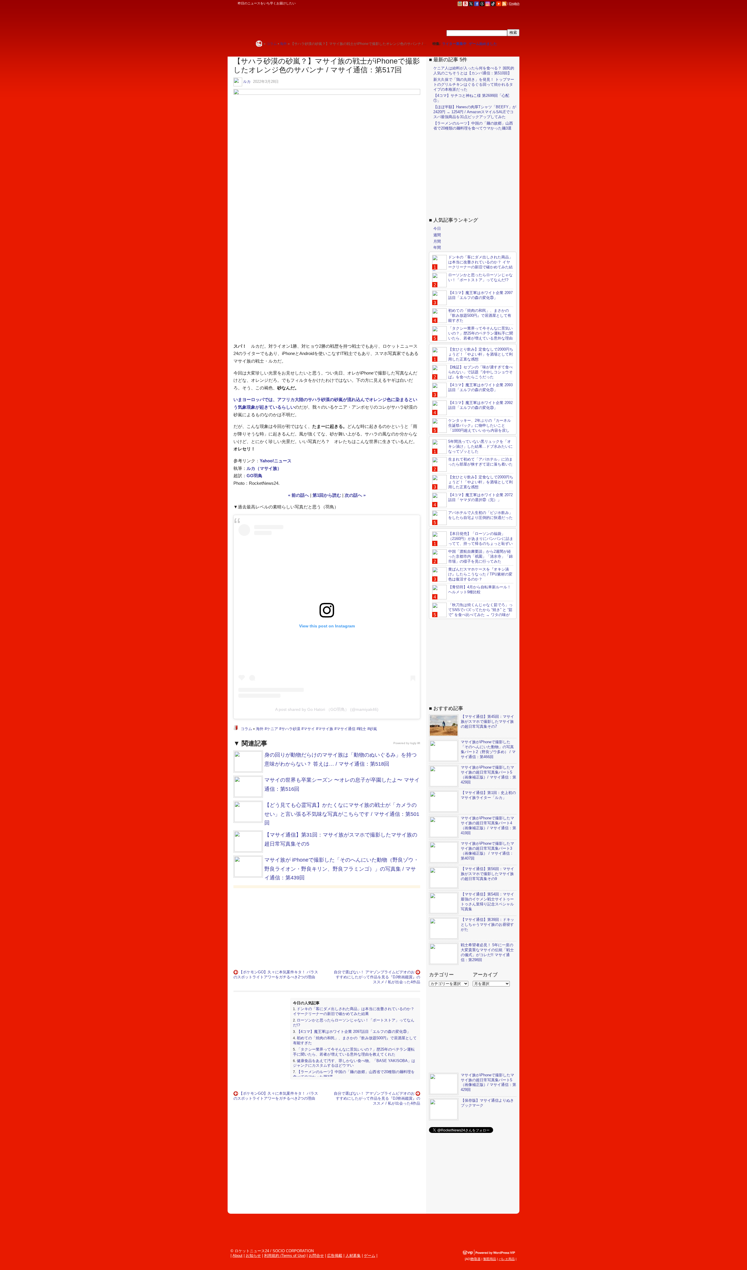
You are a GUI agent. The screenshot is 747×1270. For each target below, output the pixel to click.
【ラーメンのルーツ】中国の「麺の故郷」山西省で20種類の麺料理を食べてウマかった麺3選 (473, 125)
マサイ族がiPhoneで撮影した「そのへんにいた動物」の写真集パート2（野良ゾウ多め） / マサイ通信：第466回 (488, 749)
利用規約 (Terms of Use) (285, 1255)
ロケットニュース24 (296, 22)
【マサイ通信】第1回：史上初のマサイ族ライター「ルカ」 (488, 795)
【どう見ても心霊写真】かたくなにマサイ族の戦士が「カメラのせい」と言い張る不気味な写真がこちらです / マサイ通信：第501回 (341, 814)
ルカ (247, 81)
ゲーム (369, 1255)
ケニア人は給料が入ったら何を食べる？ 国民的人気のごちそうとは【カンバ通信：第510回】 (473, 70)
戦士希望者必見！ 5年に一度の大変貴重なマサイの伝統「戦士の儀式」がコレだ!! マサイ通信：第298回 (487, 952)
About (237, 1255)
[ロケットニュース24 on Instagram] (487, 3)
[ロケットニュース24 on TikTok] (493, 3)
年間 (437, 247)
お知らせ (253, 1255)
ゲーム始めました (483, 44)
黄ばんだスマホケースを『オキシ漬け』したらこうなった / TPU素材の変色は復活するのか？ (480, 574)
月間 (437, 241)
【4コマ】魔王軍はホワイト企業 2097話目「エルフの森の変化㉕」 (354, 1031)
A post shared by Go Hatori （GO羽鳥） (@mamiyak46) (326, 709)
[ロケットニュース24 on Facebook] (476, 3)
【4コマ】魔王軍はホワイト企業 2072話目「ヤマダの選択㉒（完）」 (480, 497)
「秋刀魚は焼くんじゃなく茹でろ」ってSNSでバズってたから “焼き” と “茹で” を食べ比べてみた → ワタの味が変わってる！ (472, 612)
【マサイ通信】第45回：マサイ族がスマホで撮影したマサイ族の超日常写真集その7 (487, 721)
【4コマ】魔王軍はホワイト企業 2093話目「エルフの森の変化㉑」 (480, 387)
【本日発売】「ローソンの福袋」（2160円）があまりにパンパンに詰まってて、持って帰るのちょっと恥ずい (480, 538)
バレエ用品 (507, 1259)
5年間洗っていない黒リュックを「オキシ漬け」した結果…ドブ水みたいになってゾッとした (480, 446)
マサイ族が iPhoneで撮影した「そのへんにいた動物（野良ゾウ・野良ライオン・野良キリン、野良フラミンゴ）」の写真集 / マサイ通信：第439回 (341, 869)
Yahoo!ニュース (276, 460)
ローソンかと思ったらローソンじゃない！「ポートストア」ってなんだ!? (480, 277)
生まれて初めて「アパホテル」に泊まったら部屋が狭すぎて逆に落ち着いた (480, 461)
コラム (246, 729)
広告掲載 (334, 1255)
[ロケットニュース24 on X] (471, 3)
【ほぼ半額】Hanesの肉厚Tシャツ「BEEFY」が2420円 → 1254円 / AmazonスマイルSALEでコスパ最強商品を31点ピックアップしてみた (474, 112)
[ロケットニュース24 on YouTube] (498, 3)
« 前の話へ (298, 495)
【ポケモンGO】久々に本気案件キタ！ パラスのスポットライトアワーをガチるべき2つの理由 (275, 974)
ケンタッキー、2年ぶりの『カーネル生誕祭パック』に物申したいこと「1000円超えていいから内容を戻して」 (471, 428)
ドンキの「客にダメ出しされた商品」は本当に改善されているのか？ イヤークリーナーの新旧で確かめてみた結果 (353, 1011)
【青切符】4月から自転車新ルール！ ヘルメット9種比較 (479, 589)
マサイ (309, 729)
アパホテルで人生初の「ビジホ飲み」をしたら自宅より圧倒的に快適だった (480, 515)
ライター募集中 (454, 44)
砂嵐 (373, 729)
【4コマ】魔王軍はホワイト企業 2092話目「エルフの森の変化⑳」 (480, 405)
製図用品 (489, 1259)
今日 (437, 228)
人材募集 (353, 1255)
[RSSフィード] (504, 3)
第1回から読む (327, 495)
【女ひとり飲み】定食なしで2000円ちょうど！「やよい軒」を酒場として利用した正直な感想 (480, 354)
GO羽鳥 (254, 475)
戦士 (362, 729)
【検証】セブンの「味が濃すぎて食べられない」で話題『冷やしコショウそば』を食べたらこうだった (480, 372)
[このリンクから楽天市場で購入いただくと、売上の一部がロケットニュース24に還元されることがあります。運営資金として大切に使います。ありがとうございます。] (465, 3)
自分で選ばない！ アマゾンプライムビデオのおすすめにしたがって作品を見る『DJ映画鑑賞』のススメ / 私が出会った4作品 (377, 977)
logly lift (415, 743)
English (514, 3)
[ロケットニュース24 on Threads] (482, 3)
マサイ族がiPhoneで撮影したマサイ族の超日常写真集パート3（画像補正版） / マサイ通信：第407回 (487, 850)
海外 (259, 729)
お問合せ (316, 1255)
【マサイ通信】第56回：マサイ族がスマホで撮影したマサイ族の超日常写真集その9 (487, 874)
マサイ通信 (345, 729)
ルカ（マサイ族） (264, 468)
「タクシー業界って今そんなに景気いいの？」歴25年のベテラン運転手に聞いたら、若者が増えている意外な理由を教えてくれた (354, 1051)
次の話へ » (355, 495)
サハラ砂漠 (290, 729)
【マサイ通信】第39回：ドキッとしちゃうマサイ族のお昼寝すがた (487, 924)
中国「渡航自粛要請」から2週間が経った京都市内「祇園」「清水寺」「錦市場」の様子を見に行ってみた (480, 556)
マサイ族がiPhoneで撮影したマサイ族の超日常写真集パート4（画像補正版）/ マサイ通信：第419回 (488, 825)
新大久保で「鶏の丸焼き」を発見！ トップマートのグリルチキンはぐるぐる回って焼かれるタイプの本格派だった (473, 84)
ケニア (272, 729)
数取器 (476, 1259)
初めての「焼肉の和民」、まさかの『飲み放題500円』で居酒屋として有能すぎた (479, 315)
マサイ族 (325, 729)
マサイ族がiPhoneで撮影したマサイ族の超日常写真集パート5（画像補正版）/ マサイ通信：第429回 (488, 774)
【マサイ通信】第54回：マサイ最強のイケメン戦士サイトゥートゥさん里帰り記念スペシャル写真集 (487, 901)
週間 (437, 235)
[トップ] (259, 44)
